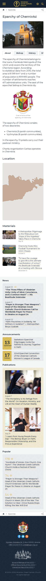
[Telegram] (23, 536)
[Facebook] (19, 536)
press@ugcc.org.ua (30, 545)
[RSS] (26, 536)
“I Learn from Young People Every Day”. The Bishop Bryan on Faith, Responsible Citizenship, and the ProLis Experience (20, 440)
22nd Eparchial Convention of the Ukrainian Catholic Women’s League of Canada (27, 355)
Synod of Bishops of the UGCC (23, 562)
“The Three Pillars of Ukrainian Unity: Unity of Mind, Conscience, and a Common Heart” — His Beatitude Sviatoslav (21, 293)
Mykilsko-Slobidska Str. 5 (15, 542)
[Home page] (3, 10)
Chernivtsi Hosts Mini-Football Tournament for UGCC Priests (29, 248)
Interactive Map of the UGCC (23, 567)
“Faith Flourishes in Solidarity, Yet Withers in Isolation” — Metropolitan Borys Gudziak (22, 324)
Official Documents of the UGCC (23, 565)
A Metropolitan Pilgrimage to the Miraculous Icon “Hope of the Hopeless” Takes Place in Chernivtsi (30, 235)
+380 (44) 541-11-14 (15, 545)
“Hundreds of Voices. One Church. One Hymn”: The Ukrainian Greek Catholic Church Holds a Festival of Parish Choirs (23, 466)
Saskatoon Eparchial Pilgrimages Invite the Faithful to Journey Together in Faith (27, 343)
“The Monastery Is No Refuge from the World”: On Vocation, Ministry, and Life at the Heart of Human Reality (22, 401)
